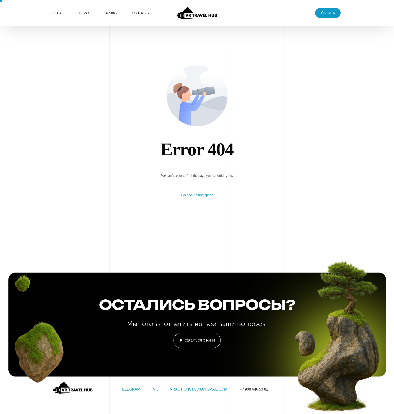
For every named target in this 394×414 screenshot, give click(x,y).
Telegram (130, 389)
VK (155, 389)
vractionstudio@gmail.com (198, 389)
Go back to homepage (197, 195)
